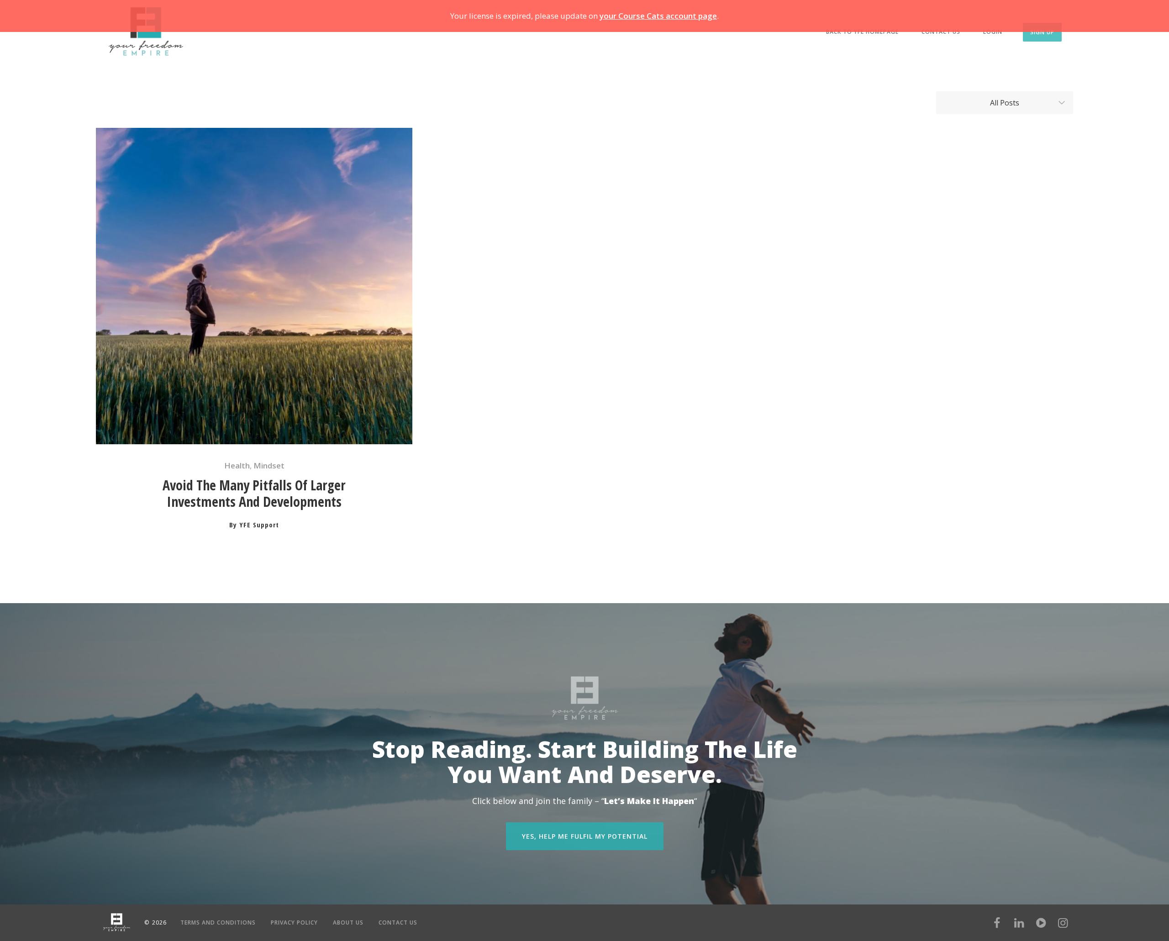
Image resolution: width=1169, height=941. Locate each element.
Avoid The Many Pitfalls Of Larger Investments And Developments (254, 493)
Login (992, 32)
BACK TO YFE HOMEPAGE (862, 32)
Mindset (268, 465)
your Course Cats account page (658, 16)
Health (237, 465)
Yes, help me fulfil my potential (585, 836)
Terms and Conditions (218, 922)
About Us (348, 922)
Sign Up (1042, 32)
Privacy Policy (294, 922)
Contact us (941, 32)
